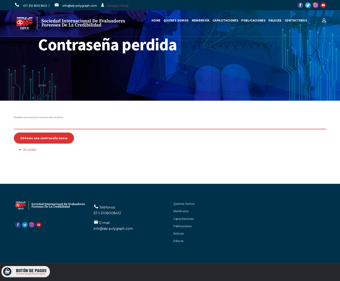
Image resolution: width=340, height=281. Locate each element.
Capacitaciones (183, 219)
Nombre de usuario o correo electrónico (38, 117)
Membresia (180, 211)
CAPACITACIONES (225, 20)
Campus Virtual (117, 5)
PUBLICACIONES (253, 20)
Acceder (30, 150)
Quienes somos (176, 20)
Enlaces (178, 241)
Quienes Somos (184, 204)
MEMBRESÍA (201, 20)
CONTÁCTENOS (296, 20)
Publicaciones (182, 226)
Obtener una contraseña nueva (44, 138)
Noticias (178, 233)
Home (155, 20)
